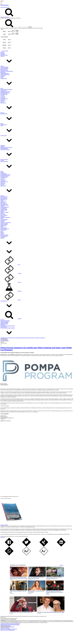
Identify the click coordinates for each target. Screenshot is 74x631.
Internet (1, 218)
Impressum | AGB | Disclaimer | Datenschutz (8, 628)
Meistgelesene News (4, 70)
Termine (1, 77)
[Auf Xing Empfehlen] (43, 546)
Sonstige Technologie (4, 234)
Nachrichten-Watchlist (4, 321)
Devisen (19, 299)
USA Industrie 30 (3, 94)
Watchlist (19, 318)
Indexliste (2, 172)
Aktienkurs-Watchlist (4, 322)
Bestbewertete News (4, 69)
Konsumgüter (2, 220)
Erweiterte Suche (5, 50)
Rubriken (2, 66)
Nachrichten (2, 53)
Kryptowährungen (3, 300)
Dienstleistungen (3, 201)
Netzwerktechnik (3, 229)
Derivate (19, 282)
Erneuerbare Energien (4, 204)
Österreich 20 (2, 100)
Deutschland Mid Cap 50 (5, 92)
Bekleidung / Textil (3, 198)
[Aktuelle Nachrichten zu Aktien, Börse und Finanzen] (4, 7)
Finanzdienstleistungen (4, 207)
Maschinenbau (3, 225)
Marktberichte (3, 72)
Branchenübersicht (3, 113)
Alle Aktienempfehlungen (5, 74)
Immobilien (2, 216)
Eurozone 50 (2, 97)
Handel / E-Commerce (4, 212)
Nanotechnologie (3, 227)
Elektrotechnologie (3, 203)
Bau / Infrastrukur (3, 197)
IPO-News (2, 76)
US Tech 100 (2, 96)
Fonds (19, 264)
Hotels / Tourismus (3, 215)
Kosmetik (2, 221)
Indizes (1, 88)
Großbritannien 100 (4, 98)
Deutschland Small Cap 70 (5, 91)
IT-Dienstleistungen (4, 219)
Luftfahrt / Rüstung (3, 224)
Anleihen (19, 273)
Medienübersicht (3, 124)
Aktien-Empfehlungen (12, 624)
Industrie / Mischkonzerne (5, 217)
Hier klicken (2, 537)
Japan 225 (2, 101)
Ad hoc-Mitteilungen (4, 5)
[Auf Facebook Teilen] (9, 546)
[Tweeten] (26, 546)
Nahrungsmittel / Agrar (4, 228)
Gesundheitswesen (3, 209)
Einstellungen (2, 324)
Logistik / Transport (4, 223)
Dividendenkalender (4, 148)
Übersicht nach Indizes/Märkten (6, 89)
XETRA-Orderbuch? (4, 161)
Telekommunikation (4, 235)
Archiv (1, 125)
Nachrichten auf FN (4, 55)
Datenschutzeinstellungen (5, 626)
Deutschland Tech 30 (4, 93)
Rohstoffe (2, 232)
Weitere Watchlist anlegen (5, 320)
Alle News (2, 56)
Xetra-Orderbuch (9, 623)
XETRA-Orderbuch (4, 159)
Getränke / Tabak (3, 210)
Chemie (1, 200)
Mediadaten (12, 626)
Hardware (2, 213)
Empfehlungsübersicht (4, 73)
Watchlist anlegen (3, 326)
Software (2, 233)
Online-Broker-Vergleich (5, 149)
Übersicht (2, 160)
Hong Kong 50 (3, 102)
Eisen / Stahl (2, 202)
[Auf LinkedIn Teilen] (61, 546)
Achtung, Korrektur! (4, 524)
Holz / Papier (2, 214)
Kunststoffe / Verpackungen (5, 222)
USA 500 (2, 95)
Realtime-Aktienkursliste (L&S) (6, 147)
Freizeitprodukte (3, 208)
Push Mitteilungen (4, 338)
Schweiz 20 (2, 99)
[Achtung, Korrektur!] (11, 523)
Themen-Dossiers (3, 78)
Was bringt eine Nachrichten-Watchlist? (7, 325)
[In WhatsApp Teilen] (9, 554)
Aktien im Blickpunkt (4, 67)
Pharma (1, 231)
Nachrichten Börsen (4, 624)
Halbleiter (2, 211)
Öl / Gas (2, 230)
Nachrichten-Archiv (7, 625)
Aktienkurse (2, 145)
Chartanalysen (3, 75)
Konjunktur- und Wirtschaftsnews (6, 71)
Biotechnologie (3, 199)
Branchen (2, 112)
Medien (1, 123)
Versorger (2, 238)
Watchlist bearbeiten (4, 323)
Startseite (2, 52)
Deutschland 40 (3, 90)
